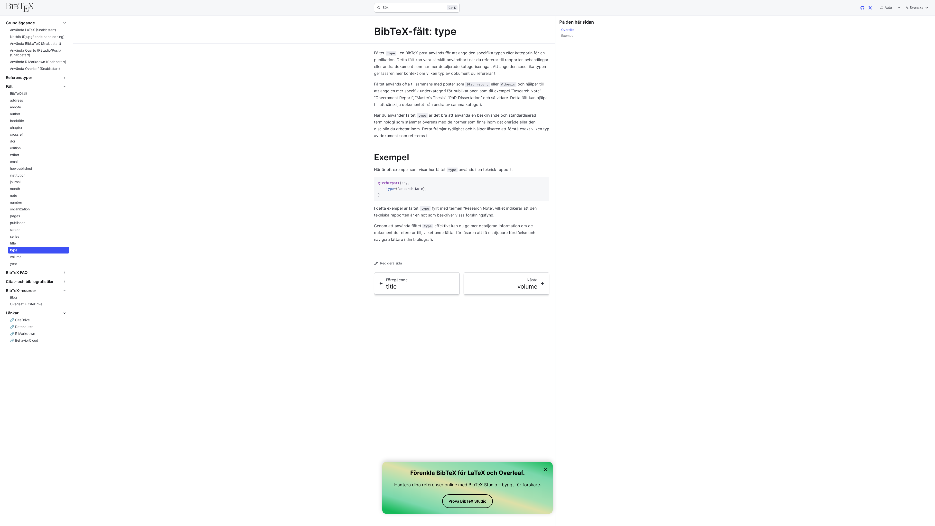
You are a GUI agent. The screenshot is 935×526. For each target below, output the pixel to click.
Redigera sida (391, 263)
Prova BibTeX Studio (467, 501)
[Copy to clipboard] (543, 182)
